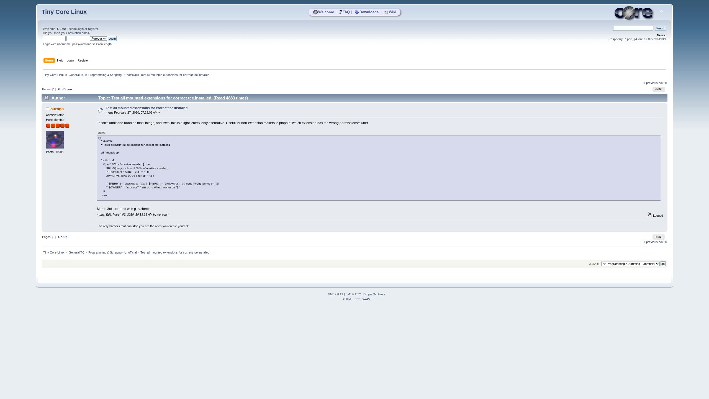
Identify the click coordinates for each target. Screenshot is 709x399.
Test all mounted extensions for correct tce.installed (146, 108)
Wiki (392, 12)
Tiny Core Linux (64, 11)
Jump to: (594, 263)
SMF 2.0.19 (335, 294)
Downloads (369, 12)
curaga (57, 108)
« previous (651, 83)
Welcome (326, 12)
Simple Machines (374, 294)
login (81, 28)
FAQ (346, 12)
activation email (78, 33)
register (93, 28)
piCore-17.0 (642, 39)
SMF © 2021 (354, 294)
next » (663, 83)
